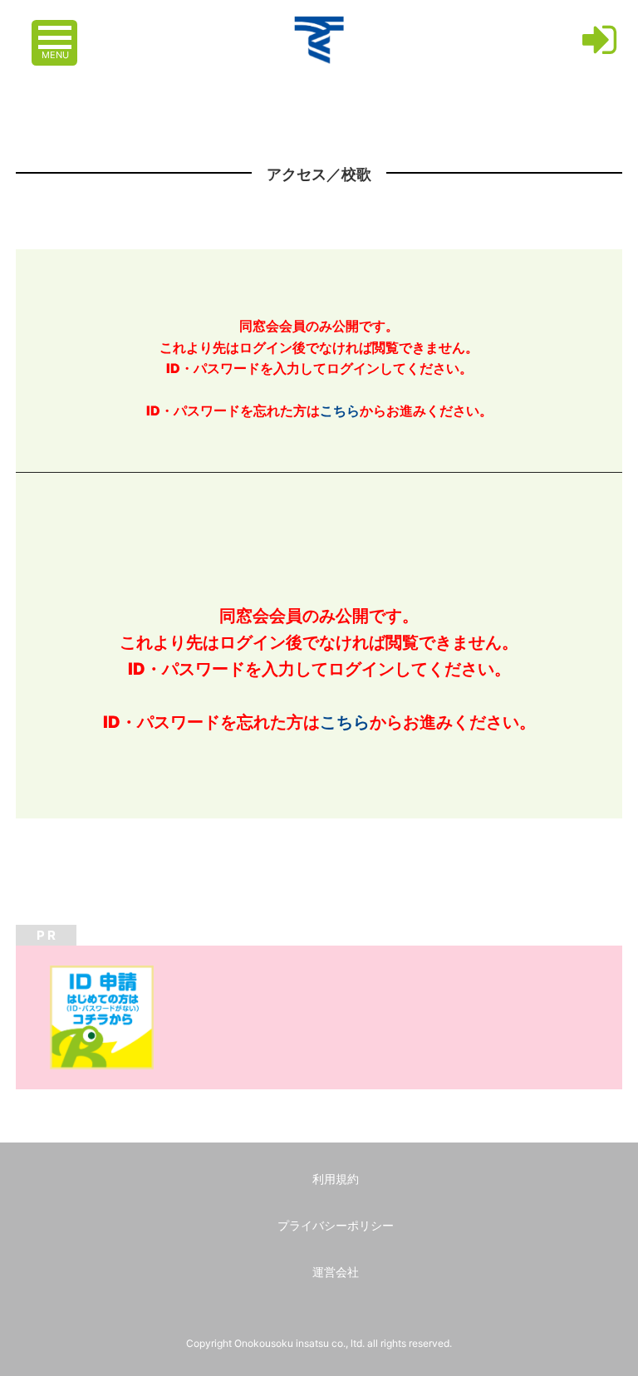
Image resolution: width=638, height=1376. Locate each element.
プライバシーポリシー (335, 1225)
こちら (340, 410)
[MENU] (56, 29)
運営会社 (335, 1272)
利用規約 (335, 1179)
